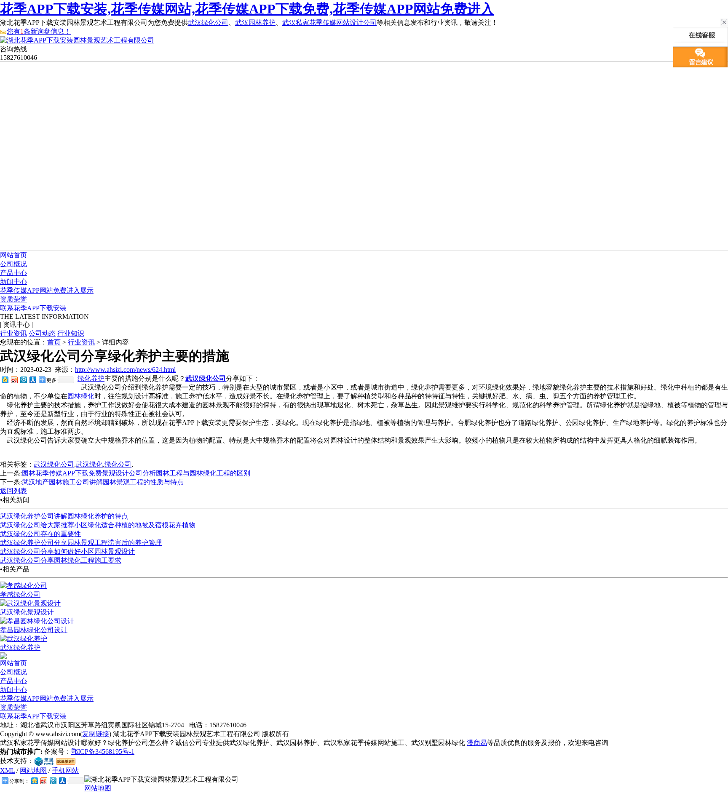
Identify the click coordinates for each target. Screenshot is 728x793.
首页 (54, 342)
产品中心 (13, 272)
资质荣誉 (13, 299)
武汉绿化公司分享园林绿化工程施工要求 (60, 560)
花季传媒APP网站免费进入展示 (47, 290)
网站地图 (33, 770)
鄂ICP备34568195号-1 (102, 751)
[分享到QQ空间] (4, 379)
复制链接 (95, 733)
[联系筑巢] (44, 760)
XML (7, 770)
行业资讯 (13, 333)
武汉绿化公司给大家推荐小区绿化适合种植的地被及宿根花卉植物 (97, 525)
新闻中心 (13, 281)
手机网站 (65, 770)
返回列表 (13, 490)
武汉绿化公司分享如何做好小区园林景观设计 (67, 551)
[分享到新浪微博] (14, 379)
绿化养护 (91, 378)
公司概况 (13, 263)
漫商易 (477, 742)
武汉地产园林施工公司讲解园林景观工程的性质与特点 (103, 482)
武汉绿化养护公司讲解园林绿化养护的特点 (64, 516)
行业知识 (70, 333)
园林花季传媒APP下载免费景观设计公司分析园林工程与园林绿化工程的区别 (136, 473)
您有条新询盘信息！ (39, 31)
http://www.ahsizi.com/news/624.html (125, 369)
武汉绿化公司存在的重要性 (40, 533)
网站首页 (13, 255)
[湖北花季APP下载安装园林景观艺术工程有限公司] (77, 40)
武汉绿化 (89, 464)
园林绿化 (80, 396)
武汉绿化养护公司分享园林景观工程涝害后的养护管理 (81, 542)
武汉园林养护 (255, 22)
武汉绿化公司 (208, 22)
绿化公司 (117, 464)
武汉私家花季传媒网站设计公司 (329, 22)
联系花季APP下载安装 (33, 308)
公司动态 (42, 333)
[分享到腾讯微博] (23, 379)
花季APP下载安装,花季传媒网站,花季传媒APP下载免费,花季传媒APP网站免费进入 (247, 8)
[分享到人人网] (32, 379)
